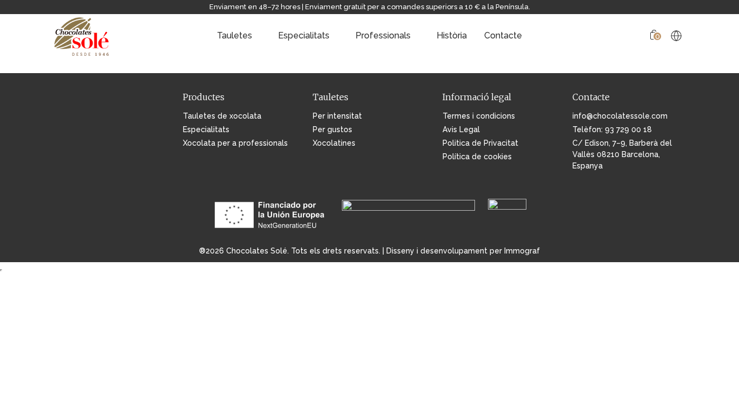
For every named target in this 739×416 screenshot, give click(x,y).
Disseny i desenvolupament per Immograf (463, 250)
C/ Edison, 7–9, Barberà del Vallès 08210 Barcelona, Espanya (622, 154)
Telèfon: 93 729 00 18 (612, 129)
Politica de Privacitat (480, 143)
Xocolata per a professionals (235, 143)
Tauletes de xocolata (222, 116)
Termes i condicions (479, 116)
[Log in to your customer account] (637, 36)
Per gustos (332, 129)
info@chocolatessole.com (620, 116)
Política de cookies (477, 156)
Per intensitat (337, 116)
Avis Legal (461, 129)
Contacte (503, 35)
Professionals (383, 35)
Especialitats (303, 35)
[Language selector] (676, 35)
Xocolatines (334, 143)
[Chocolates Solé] (82, 35)
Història (452, 35)
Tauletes (234, 35)
